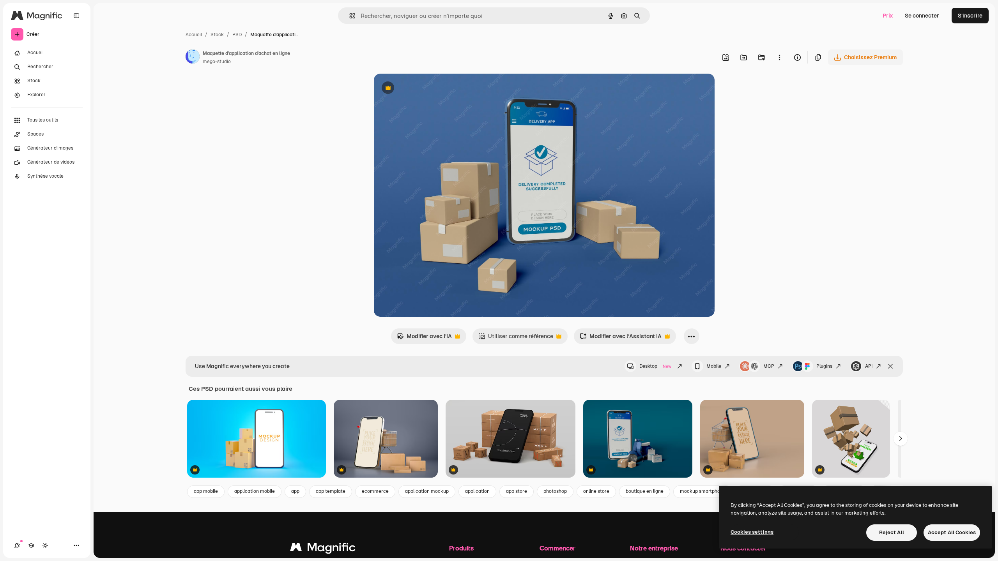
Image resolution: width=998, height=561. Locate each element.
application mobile (254, 491)
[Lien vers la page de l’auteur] (193, 57)
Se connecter (922, 15)
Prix (888, 15)
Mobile (713, 366)
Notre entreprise (654, 548)
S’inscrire (970, 15)
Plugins (824, 366)
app (295, 491)
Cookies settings (752, 532)
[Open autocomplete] (349, 16)
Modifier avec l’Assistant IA (621, 338)
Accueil (194, 35)
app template (330, 491)
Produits (461, 548)
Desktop (655, 366)
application (477, 491)
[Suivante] (901, 439)
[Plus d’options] (779, 57)
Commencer (557, 548)
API (868, 366)
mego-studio (217, 61)
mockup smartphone (702, 491)
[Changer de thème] (45, 545)
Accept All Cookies (952, 532)
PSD (237, 35)
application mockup (427, 491)
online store (596, 491)
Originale (425, 88)
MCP (768, 366)
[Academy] (31, 545)
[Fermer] (890, 366)
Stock (217, 35)
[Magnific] (323, 549)
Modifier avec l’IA (424, 338)
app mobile (206, 491)
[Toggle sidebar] (76, 15)
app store (516, 491)
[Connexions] (17, 545)
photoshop (555, 491)
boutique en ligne (645, 491)
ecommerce (375, 491)
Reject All (891, 532)
